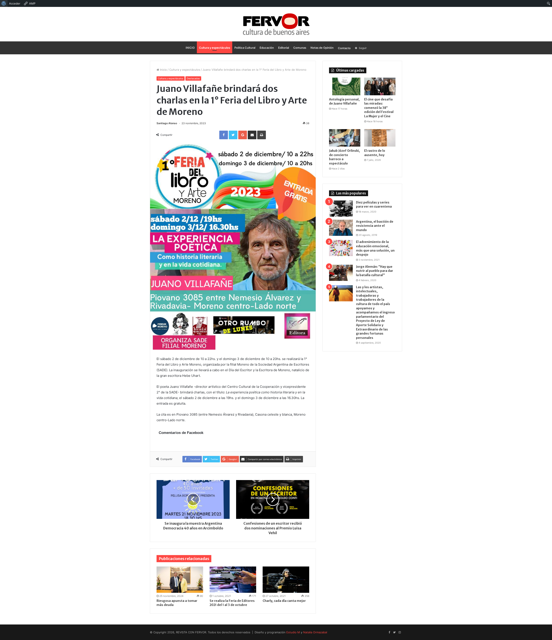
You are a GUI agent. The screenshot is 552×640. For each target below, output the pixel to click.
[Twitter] (394, 632)
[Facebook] (389, 632)
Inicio (163, 69)
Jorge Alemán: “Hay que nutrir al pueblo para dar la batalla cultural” (374, 271)
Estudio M (293, 632)
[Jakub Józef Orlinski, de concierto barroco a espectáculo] (344, 138)
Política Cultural (244, 47)
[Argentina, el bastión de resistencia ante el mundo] (341, 228)
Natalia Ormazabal (315, 632)
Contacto (344, 48)
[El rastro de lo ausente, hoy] (379, 138)
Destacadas (193, 78)
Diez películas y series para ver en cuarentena (374, 204)
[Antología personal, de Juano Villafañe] (344, 86)
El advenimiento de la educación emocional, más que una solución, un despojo (375, 248)
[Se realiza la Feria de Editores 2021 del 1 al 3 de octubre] (233, 579)
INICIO (190, 47)
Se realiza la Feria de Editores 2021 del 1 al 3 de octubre (232, 603)
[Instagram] (399, 632)
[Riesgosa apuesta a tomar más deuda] (180, 579)
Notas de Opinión (322, 47)
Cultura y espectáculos (214, 47)
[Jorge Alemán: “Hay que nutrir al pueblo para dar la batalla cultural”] (341, 273)
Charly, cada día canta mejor (284, 601)
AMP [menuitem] (32, 3)
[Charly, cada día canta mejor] (286, 579)
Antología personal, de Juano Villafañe (344, 101)
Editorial (283, 47)
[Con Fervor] (276, 24)
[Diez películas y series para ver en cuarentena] (341, 208)
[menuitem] (4, 3)
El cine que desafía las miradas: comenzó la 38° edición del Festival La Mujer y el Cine (379, 107)
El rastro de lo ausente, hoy (374, 153)
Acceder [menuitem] (14, 3)
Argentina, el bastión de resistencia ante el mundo (374, 226)
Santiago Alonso (167, 123)
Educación (267, 47)
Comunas (299, 47)
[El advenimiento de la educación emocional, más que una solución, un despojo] (341, 248)
